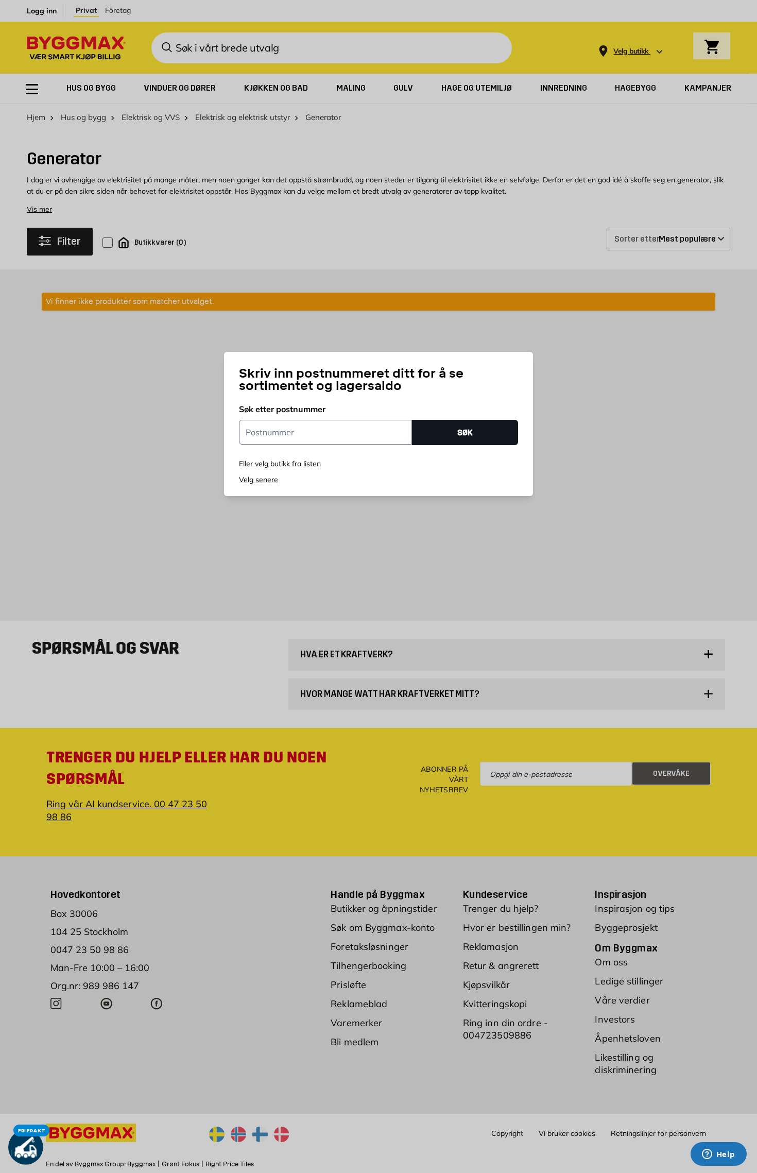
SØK (465, 432)
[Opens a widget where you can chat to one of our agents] (718, 1155)
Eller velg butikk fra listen (280, 463)
